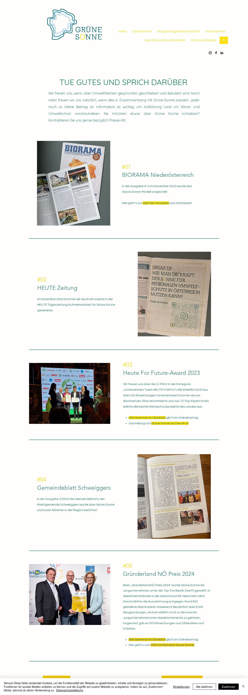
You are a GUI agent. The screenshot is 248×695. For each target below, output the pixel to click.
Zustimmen (228, 687)
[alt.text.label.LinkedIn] (222, 53)
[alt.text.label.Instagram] (210, 53)
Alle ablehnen (204, 687)
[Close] (243, 686)
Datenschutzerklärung (69, 690)
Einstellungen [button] (181, 687)
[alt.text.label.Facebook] (216, 53)
